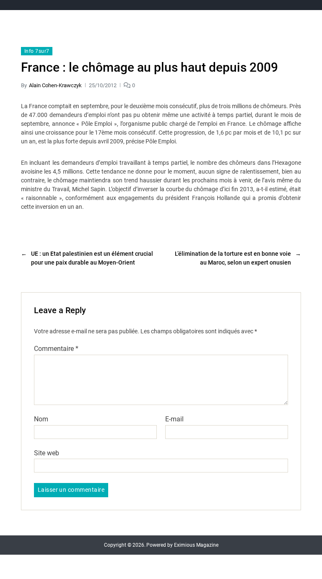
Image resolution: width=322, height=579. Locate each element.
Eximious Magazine (196, 545)
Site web (46, 453)
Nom (41, 419)
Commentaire (56, 349)
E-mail (174, 419)
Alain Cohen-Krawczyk (55, 85)
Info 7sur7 (36, 51)
